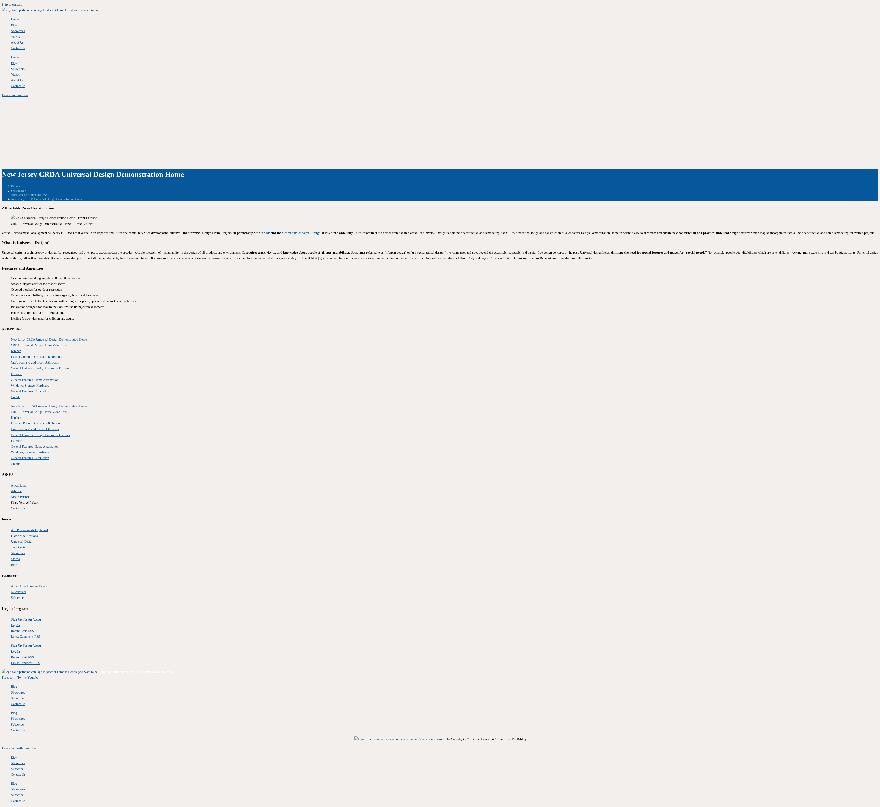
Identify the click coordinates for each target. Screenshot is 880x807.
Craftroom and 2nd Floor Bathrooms (35, 362)
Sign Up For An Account (27, 619)
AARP (265, 233)
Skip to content (12, 4)
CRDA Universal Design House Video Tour (39, 345)
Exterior (16, 374)
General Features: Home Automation (34, 380)
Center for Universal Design (301, 233)
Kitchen (16, 351)
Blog (14, 25)
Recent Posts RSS (22, 631)
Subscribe (17, 698)
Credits (15, 397)
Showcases (18, 31)
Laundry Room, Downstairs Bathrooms (36, 356)
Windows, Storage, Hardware (30, 385)
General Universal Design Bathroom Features (40, 368)
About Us (17, 42)
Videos (15, 36)
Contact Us (18, 48)
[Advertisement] (440, 132)
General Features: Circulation (30, 391)
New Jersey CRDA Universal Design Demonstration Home (46, 199)
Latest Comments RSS (25, 636)
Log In (15, 625)
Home (15, 19)
